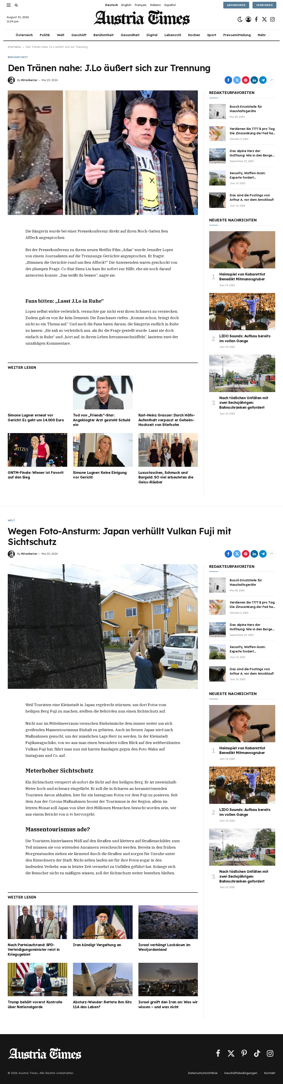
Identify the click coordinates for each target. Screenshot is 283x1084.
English (126, 5)
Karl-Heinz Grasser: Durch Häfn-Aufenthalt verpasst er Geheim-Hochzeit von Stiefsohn (166, 420)
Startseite (14, 47)
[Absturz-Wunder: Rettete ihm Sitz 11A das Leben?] (102, 979)
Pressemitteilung (237, 35)
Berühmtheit (104, 35)
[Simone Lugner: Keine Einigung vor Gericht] (102, 450)
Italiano (155, 5)
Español (170, 5)
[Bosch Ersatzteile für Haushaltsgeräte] (217, 111)
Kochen (194, 35)
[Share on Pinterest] (245, 80)
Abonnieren (236, 5)
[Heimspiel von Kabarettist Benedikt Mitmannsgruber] (242, 249)
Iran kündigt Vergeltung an (97, 945)
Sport (211, 35)
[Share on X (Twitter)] (237, 80)
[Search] (16, 5)
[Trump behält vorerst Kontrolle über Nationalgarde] (37, 979)
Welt (60, 35)
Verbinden (264, 5)
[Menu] (9, 5)
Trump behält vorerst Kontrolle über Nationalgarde (35, 1004)
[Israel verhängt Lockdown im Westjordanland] (168, 922)
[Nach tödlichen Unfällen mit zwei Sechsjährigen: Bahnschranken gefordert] (242, 373)
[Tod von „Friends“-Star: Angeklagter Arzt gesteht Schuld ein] (102, 392)
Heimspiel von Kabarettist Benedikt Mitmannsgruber (242, 276)
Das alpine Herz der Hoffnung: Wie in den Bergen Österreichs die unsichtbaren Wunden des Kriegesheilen (252, 153)
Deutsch (111, 5)
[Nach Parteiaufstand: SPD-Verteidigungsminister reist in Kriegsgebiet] (37, 922)
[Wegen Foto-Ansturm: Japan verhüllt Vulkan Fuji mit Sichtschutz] (103, 626)
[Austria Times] (141, 19)
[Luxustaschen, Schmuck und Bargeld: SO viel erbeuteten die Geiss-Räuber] (168, 450)
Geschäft (78, 35)
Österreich (24, 35)
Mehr (262, 35)
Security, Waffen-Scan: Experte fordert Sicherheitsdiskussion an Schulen (249, 175)
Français (141, 5)
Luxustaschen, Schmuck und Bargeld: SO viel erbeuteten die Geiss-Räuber (165, 477)
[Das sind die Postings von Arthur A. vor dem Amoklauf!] (217, 200)
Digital (152, 35)
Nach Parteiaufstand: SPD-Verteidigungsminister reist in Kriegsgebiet (34, 950)
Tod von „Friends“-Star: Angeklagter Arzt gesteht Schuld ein (101, 420)
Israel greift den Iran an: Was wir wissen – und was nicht (168, 1004)
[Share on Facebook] (228, 80)
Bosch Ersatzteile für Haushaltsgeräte (246, 109)
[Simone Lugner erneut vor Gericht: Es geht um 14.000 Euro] (37, 392)
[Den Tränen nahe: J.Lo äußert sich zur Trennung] (103, 152)
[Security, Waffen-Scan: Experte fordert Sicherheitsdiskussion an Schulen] (217, 178)
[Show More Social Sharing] (271, 80)
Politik (45, 35)
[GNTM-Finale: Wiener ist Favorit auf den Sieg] (37, 450)
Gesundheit (130, 35)
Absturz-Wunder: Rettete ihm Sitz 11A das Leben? (102, 1004)
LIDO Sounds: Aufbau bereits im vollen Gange (244, 338)
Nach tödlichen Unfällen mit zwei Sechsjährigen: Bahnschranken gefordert (243, 403)
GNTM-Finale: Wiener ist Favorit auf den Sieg (36, 475)
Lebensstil (172, 35)
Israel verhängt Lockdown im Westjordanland (164, 947)
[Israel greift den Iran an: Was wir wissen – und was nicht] (168, 979)
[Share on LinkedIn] (254, 80)
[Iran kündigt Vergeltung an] (102, 922)
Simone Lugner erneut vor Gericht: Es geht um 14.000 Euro (36, 417)
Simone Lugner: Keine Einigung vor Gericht (99, 475)
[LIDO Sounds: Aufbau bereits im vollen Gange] (242, 311)
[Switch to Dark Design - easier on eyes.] (240, 19)
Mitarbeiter (29, 80)
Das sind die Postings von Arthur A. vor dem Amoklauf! (252, 197)
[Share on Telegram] (263, 80)
